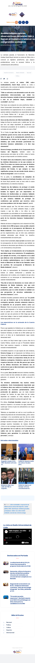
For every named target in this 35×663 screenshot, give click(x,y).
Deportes (9, 630)
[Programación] (19, 22)
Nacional (29, 72)
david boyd (15, 508)
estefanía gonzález (24, 508)
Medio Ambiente (20, 72)
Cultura (8, 627)
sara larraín (13, 512)
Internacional (10, 632)
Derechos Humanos (9, 72)
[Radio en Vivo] (16, 22)
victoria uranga (21, 512)
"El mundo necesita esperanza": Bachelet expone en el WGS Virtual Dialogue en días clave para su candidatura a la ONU (20, 599)
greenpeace (7, 510)
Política (17, 76)
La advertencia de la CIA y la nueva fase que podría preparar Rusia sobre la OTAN (20, 564)
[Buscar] (23, 22)
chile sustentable (15, 504)
